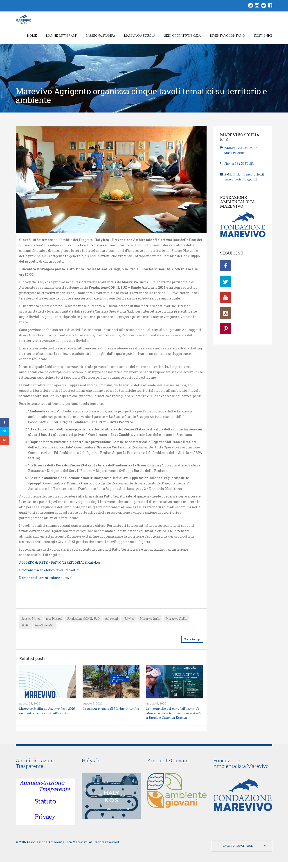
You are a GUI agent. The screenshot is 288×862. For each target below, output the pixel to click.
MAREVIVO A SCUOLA (139, 36)
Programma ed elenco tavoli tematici (49, 570)
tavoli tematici (44, 625)
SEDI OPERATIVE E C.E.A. (182, 36)
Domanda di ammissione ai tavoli (46, 578)
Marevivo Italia (150, 619)
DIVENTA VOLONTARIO (227, 36)
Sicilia (25, 625)
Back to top (192, 639)
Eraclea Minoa (30, 619)
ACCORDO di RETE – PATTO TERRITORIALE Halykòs (60, 562)
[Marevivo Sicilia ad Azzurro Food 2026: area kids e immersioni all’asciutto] (47, 681)
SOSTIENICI (263, 36)
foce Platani (54, 619)
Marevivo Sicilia (176, 619)
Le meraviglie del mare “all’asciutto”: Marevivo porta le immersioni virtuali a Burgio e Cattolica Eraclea (173, 713)
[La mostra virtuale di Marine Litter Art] (111, 681)
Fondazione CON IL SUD (83, 619)
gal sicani (111, 619)
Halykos (129, 619)
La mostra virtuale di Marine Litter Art (111, 709)
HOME (32, 36)
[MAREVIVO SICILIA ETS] (27, 19)
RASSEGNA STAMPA (100, 36)
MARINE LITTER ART (61, 36)
